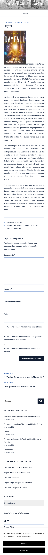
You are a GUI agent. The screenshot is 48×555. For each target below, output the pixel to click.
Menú (25, 13)
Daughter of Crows (19, 487)
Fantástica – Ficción (23, 4)
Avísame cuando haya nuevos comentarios (24, 326)
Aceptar (24, 543)
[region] (24, 541)
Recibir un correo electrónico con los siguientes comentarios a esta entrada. (23, 338)
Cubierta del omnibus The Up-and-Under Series (23, 424)
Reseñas (17, 228)
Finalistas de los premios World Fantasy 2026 (22, 416)
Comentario (9, 255)
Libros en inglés (15, 226)
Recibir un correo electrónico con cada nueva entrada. (22, 350)
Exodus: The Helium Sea (22, 467)
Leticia (26, 22)
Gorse (6, 431)
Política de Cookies (23, 536)
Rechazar (24, 550)
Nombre (8, 288)
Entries (9, 527)
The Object (8, 449)
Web (6, 314)
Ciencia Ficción (14, 222)
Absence (15, 477)
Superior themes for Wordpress (16, 512)
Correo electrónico (12, 301)
